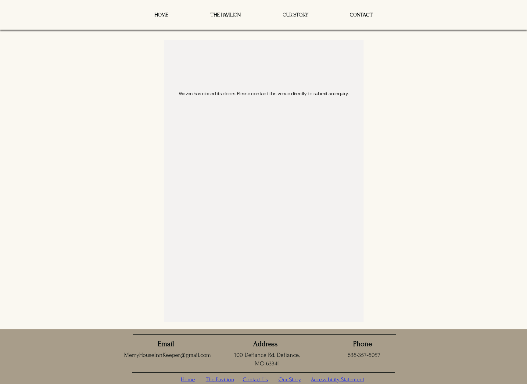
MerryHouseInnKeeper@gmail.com (167, 355)
